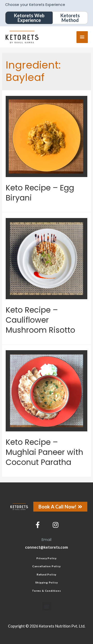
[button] (46, 606)
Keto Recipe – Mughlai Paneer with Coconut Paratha (44, 452)
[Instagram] (55, 524)
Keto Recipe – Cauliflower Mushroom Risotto (40, 320)
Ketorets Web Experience (29, 18)
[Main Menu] (82, 37)
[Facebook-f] (37, 524)
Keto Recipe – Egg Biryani (40, 192)
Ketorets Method (70, 18)
